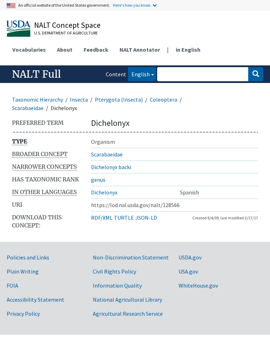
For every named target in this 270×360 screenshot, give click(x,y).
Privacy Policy (23, 313)
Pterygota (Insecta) (119, 99)
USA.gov (188, 271)
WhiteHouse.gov (198, 285)
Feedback (96, 49)
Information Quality (117, 285)
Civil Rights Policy (114, 271)
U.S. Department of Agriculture (66, 33)
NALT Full (36, 74)
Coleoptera (163, 99)
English (139, 74)
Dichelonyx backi (111, 167)
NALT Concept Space (67, 25)
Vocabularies (29, 49)
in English (188, 49)
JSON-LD (146, 217)
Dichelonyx (104, 192)
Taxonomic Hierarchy (37, 99)
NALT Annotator (140, 49)
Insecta (79, 99)
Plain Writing (23, 271)
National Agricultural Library (127, 299)
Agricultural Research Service (128, 313)
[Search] (255, 74)
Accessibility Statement (35, 299)
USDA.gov (190, 257)
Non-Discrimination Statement (131, 257)
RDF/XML (101, 217)
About (64, 49)
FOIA (12, 285)
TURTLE (124, 217)
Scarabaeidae (28, 107)
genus (98, 179)
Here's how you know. (132, 5)
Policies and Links (28, 257)
